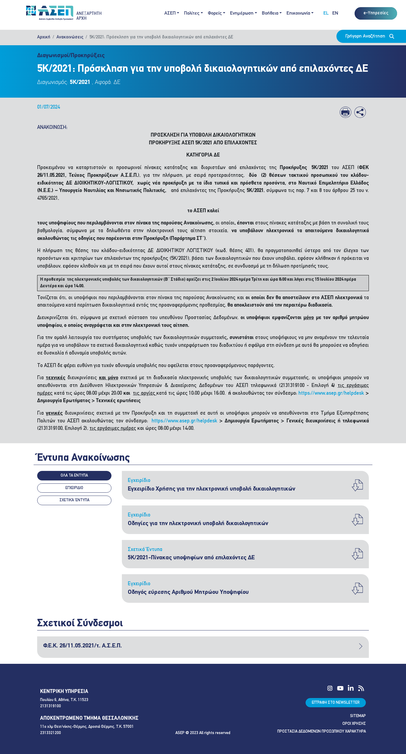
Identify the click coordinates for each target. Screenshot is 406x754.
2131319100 (50, 706)
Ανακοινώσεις (69, 37)
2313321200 (50, 733)
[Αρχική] (66, 13)
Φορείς (215, 13)
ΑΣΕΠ (170, 13)
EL (326, 13)
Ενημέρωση (242, 13)
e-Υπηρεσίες (375, 13)
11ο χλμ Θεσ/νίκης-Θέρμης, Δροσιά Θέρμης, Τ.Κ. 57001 (87, 727)
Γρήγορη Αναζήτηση (365, 36)
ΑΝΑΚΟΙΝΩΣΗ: (52, 127)
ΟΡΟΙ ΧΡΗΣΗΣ (354, 724)
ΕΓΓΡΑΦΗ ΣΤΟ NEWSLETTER (336, 703)
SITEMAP (358, 716)
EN (335, 13)
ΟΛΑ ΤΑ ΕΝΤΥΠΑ (74, 475)
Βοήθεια (270, 13)
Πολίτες (191, 13)
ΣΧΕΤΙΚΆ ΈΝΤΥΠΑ (74, 500)
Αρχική (43, 37)
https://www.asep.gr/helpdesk (331, 393)
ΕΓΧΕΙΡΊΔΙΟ (74, 488)
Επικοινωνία (298, 13)
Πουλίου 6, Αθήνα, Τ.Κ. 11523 (64, 700)
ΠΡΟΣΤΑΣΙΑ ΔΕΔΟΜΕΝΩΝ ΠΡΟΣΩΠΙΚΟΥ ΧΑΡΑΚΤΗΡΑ (321, 731)
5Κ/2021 (80, 82)
